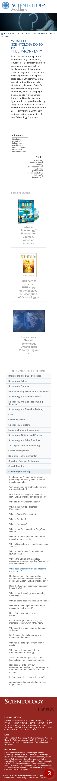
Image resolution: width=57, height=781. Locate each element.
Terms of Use (33, 778)
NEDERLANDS (13, 725)
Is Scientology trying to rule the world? (26, 677)
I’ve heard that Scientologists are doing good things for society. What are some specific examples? (27, 479)
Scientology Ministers (19, 425)
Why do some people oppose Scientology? (28, 601)
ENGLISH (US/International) (15, 720)
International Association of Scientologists (20, 761)
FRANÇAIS (16, 723)
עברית (25, 722)
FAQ (31, 740)
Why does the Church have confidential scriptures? (27, 629)
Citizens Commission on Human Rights (24, 768)
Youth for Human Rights (28, 767)
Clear (10, 414)
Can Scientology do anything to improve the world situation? (27, 488)
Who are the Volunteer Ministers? (24, 502)
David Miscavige (20, 757)
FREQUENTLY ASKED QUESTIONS (21, 33)
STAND (8, 763)
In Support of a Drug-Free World (33, 765)
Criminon (35, 763)
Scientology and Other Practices (24, 440)
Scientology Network (35, 753)
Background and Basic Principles (24, 376)
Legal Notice (44, 778)
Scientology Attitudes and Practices (25, 435)
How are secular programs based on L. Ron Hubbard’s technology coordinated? (27, 495)
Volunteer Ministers (20, 740)
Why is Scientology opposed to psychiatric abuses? (28, 545)
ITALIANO (19, 729)
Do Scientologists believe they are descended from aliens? (25, 636)
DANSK (7, 723)
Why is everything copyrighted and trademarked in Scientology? (25, 651)
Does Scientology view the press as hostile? (25, 614)
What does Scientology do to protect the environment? (27, 570)
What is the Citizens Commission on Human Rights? (26, 552)
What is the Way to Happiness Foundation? (23, 508)
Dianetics (21, 753)
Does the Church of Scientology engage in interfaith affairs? (28, 587)
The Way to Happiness (21, 763)
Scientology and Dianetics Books (24, 396)
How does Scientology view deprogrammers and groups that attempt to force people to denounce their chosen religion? (28, 668)
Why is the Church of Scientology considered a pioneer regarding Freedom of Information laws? (28, 561)
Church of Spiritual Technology (23, 461)
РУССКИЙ (41, 723)
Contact (30, 742)
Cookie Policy (21, 778)
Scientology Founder (18, 386)
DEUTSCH (25, 725)
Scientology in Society (19, 471)
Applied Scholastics (11, 765)
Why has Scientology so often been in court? (26, 644)
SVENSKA (8, 727)
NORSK (42, 725)
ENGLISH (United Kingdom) (38, 720)
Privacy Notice (8, 778)
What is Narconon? (18, 524)
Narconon (44, 763)
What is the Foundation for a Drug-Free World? (27, 530)
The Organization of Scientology (24, 445)
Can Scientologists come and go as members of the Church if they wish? (26, 621)
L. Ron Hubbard (10, 738)
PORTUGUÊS (30, 729)
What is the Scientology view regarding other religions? (27, 594)
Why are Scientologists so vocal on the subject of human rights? (27, 537)
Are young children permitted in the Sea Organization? (27, 683)
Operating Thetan (16, 419)
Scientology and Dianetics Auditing (25, 409)
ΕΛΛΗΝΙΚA (10, 729)
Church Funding (16, 466)
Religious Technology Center (22, 456)
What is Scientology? (29, 755)
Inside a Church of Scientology (23, 430)
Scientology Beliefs (17, 381)
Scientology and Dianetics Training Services (25, 403)
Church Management (18, 450)
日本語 (32, 723)
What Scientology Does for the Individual (28, 391)
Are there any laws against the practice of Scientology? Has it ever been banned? (28, 658)
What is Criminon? (17, 519)
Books (37, 740)
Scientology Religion (12, 755)
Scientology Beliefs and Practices (31, 738)
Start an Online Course (13, 759)
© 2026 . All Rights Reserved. (27, 776)
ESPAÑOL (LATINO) (22, 727)
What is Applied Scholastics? (22, 514)
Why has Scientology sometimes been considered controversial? (27, 606)
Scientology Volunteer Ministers (36, 759)
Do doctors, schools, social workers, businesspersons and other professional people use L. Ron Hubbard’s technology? (28, 578)
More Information (19, 742)
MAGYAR (33, 725)
